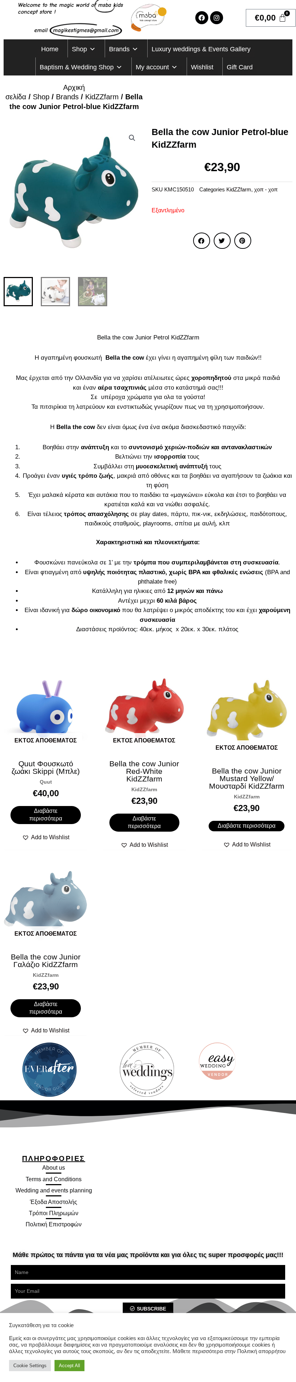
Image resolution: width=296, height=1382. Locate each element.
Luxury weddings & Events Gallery (201, 49)
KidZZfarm (102, 97)
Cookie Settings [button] (30, 1365)
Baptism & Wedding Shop (77, 67)
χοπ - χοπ (266, 189)
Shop (79, 49)
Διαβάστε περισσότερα (45, 815)
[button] (132, 137)
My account (152, 67)
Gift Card (240, 67)
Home (49, 49)
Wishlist (202, 67)
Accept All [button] (69, 1365)
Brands (119, 49)
